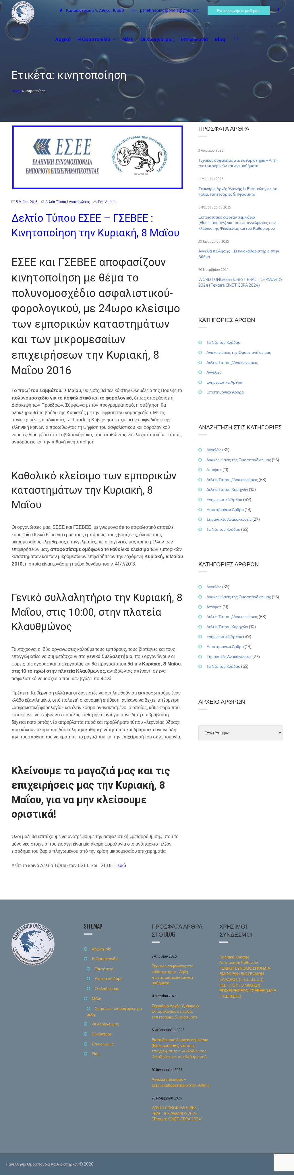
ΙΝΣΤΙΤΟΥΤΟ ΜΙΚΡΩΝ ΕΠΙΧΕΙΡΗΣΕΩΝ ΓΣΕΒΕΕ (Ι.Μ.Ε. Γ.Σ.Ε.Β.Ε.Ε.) (248, 991)
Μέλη (128, 39)
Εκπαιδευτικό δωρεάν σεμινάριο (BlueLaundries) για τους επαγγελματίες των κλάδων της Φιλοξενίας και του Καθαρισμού (237, 223)
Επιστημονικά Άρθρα (225, 391)
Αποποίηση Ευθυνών (238, 962)
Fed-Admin (106, 202)
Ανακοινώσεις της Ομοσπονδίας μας (238, 352)
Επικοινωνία (194, 39)
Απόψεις (214, 469)
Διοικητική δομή (109, 978)
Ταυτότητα (104, 968)
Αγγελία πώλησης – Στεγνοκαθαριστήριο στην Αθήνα (238, 253)
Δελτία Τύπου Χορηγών (227, 489)
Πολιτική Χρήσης (234, 956)
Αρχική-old (101, 948)
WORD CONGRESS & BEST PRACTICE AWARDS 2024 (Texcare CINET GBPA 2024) (240, 282)
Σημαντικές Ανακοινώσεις (229, 519)
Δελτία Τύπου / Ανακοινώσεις (67, 202)
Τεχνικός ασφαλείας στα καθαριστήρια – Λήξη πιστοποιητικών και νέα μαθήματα (238, 163)
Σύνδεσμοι (101, 1033)
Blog (220, 39)
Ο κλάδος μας (107, 988)
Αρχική (63, 39)
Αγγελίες (213, 372)
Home (16, 91)
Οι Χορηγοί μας (157, 39)
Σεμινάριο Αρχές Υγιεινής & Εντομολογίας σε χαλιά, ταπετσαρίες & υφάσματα (237, 191)
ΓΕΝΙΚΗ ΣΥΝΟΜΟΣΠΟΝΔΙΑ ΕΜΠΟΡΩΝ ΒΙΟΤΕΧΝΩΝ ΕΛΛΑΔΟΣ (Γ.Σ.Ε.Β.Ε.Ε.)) (244, 974)
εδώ (122, 865)
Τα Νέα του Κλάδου (223, 342)
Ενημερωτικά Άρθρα (224, 382)
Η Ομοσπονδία (94, 39)
